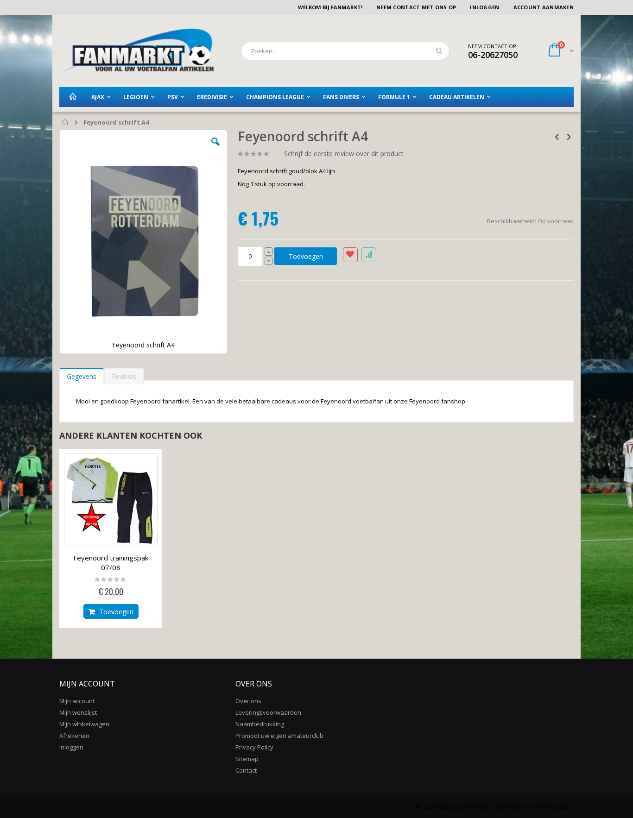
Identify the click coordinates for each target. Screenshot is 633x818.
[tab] (81, 374)
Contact (246, 770)
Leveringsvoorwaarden (268, 712)
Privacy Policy (254, 747)
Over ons (248, 701)
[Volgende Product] (568, 136)
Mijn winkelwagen (84, 724)
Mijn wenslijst (78, 712)
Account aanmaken (543, 7)
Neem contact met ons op (416, 7)
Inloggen (484, 7)
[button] (215, 148)
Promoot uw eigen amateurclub (279, 735)
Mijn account (77, 701)
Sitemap (247, 759)
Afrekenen (74, 735)
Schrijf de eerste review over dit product (344, 153)
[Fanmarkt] (136, 51)
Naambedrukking (259, 724)
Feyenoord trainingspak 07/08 (110, 562)
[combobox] (345, 51)
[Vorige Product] (557, 136)
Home (65, 123)
